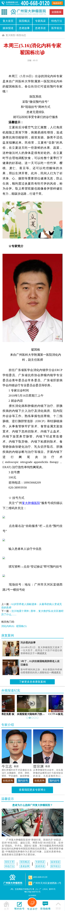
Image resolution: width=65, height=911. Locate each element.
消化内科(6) (7, 626)
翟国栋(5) (21, 626)
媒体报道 (8, 28)
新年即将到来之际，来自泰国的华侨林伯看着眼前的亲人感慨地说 (41, 671)
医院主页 (9, 862)
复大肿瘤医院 (32, 895)
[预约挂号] (19, 905)
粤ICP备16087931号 (32, 892)
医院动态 (21, 35)
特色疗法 (56, 20)
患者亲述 (40, 28)
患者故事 (24, 28)
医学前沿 (56, 28)
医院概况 (24, 20)
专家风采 (40, 20)
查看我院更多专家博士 (32, 789)
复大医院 (10, 35)
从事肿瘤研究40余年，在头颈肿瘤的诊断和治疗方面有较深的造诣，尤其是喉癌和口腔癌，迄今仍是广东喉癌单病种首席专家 (48, 773)
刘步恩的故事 (28, 642)
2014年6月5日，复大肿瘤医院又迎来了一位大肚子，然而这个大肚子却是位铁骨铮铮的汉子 (41, 650)
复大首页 (8, 20)
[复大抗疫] (56, 12)
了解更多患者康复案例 (32, 681)
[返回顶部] (58, 905)
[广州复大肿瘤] (12, 880)
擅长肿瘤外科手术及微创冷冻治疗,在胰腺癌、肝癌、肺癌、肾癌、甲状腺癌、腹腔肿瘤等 (17, 773)
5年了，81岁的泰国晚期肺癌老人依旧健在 (40, 663)
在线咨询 (8, 780)
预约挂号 (23, 780)
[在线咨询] (45, 905)
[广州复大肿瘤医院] (28, 12)
